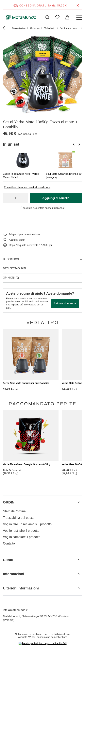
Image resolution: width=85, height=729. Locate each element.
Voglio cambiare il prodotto (21, 537)
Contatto (9, 543)
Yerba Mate (49, 28)
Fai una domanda (65, 303)
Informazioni (13, 574)
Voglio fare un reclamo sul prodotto (27, 524)
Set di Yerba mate (68, 28)
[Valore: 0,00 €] (67, 17)
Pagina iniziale (19, 28)
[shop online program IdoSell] (43, 643)
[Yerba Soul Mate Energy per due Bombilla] (31, 354)
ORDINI (9, 502)
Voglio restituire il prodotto (21, 530)
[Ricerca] (47, 17)
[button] (10, 74)
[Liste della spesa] (57, 17)
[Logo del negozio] (21, 17)
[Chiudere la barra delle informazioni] (78, 5)
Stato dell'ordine (14, 511)
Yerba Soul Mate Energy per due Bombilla (26, 383)
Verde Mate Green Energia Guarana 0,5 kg (26, 464)
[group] (42, 74)
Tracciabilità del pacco (18, 517)
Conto (8, 560)
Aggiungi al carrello (55, 198)
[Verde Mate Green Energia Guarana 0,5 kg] (31, 435)
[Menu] (79, 17)
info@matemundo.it (15, 609)
